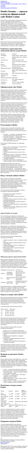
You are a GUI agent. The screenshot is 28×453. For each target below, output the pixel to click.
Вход (2, 2)
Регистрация (6, 2)
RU (1, 451)
